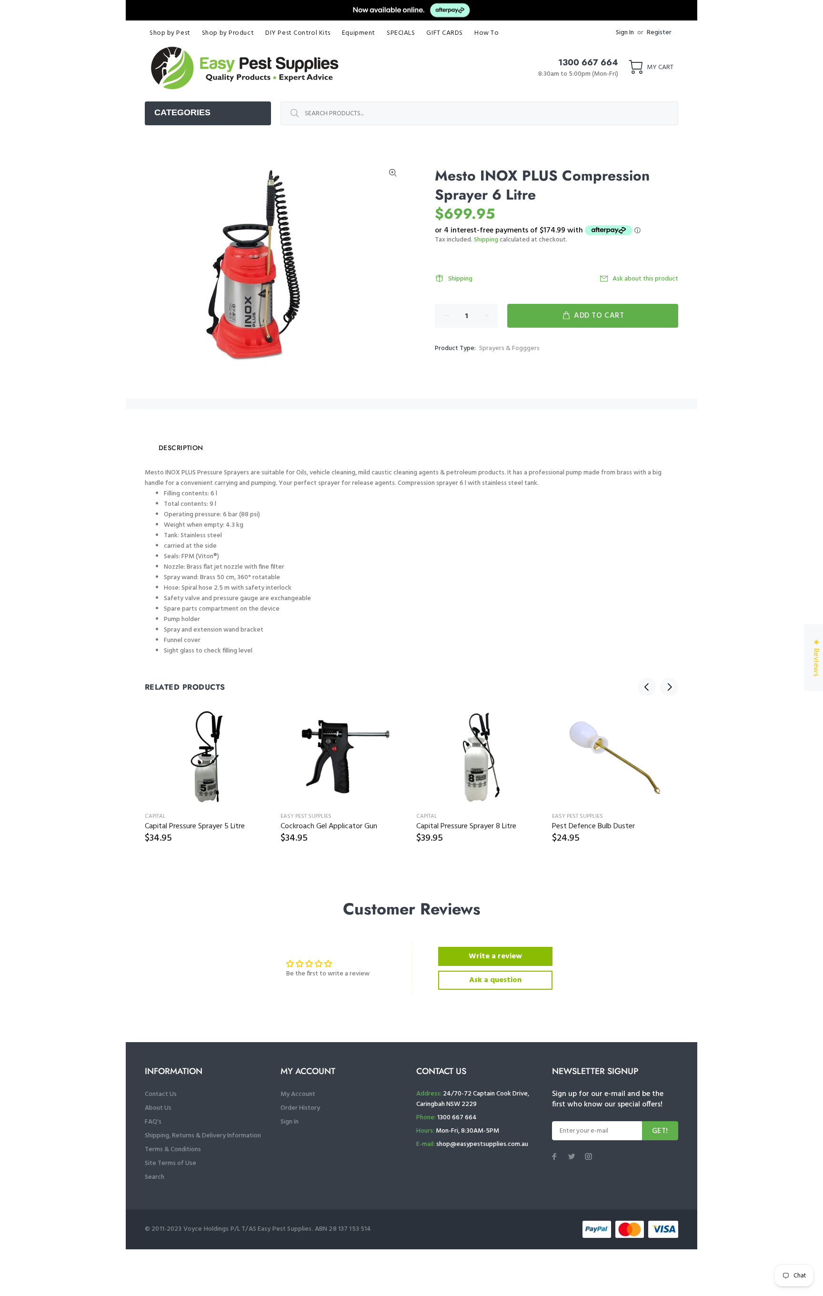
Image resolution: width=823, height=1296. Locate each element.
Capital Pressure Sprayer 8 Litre (466, 826)
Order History (300, 1108)
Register (659, 32)
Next (669, 687)
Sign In (625, 32)
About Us (158, 1108)
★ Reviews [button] (816, 657)
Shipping (486, 239)
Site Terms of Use (170, 1163)
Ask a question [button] (495, 980)
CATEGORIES (182, 112)
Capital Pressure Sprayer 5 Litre (195, 826)
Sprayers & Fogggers (509, 348)
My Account (298, 1094)
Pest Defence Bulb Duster (593, 826)
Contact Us (161, 1094)
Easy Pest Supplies (306, 816)
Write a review (495, 956)
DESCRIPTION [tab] (181, 447)
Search (154, 1177)
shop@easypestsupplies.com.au (482, 1144)
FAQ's (153, 1121)
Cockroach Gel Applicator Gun (329, 826)
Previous (647, 687)
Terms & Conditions (173, 1149)
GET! (660, 1131)
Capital (155, 816)
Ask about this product (645, 278)
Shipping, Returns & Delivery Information (203, 1135)
